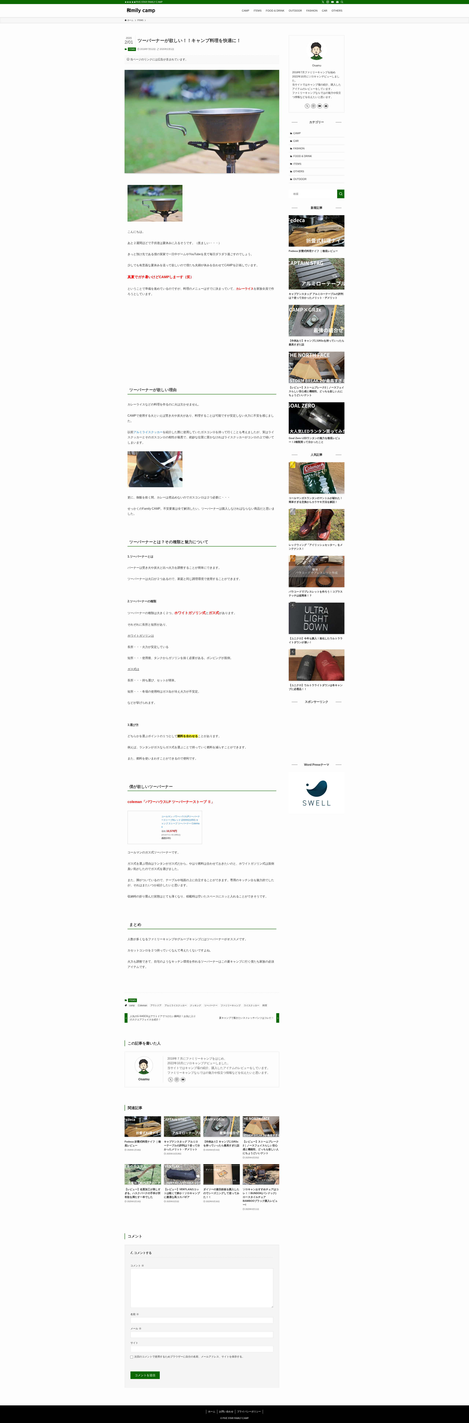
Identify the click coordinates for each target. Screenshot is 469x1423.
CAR (296, 140)
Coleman (142, 1005)
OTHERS (298, 171)
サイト (134, 1342)
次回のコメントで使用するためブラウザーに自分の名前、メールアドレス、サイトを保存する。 (189, 1356)
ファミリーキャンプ (231, 1005)
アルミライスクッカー (148, 432)
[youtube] (332, 2)
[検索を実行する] (340, 194)
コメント (137, 1265)
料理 (265, 1005)
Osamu (143, 1079)
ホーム (211, 1411)
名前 (134, 1314)
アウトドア (155, 1005)
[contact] (337, 2)
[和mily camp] (141, 10)
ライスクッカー (251, 1005)
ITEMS (132, 49)
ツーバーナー (210, 1005)
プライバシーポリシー (249, 1411)
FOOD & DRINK (302, 156)
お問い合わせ (226, 1411)
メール (135, 1328)
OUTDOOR (299, 179)
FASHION (298, 148)
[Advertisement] (202, 333)
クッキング (195, 1005)
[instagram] (327, 2)
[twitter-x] (323, 2)
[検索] (342, 2)
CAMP (297, 133)
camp (132, 1005)
